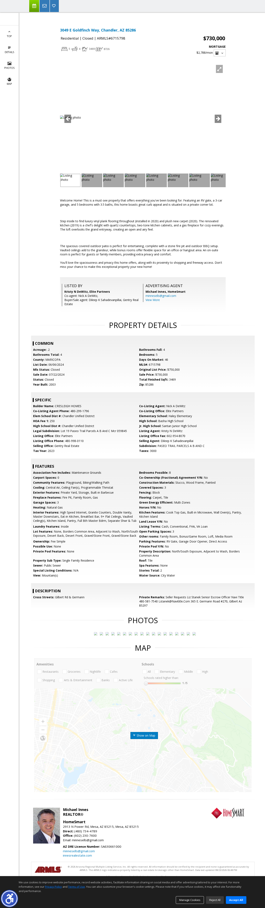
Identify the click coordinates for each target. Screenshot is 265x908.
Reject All (214, 900)
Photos (9, 68)
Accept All (236, 900)
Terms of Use (76, 887)
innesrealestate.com (77, 855)
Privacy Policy (53, 887)
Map (9, 84)
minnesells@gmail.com (161, 296)
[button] (9, 899)
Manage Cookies (189, 900)
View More (153, 300)
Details (9, 52)
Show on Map (145, 735)
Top (9, 36)
